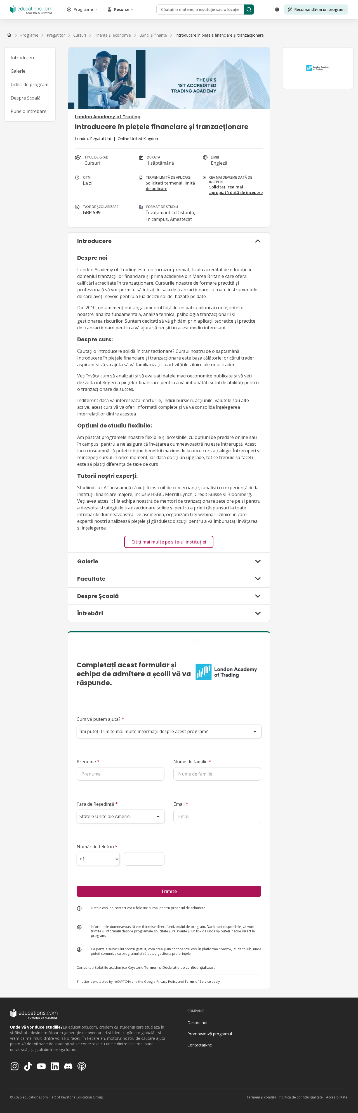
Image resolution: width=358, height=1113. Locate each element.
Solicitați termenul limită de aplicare (170, 185)
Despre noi (197, 1022)
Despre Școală (26, 98)
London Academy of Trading (107, 117)
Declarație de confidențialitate (187, 967)
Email (180, 804)
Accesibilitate (336, 1097)
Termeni (151, 967)
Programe (83, 9)
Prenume (88, 761)
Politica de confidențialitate (301, 1097)
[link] (219, 35)
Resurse (121, 9)
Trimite (169, 891)
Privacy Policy (166, 981)
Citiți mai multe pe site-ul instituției (168, 542)
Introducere (23, 58)
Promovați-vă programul (209, 1033)
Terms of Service (198, 981)
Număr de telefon (97, 846)
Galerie (18, 71)
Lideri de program (29, 84)
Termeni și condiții (261, 1097)
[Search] (249, 9)
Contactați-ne (199, 1045)
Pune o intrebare (28, 111)
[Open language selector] (277, 9)
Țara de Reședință (97, 804)
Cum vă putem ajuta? (100, 719)
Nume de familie (192, 761)
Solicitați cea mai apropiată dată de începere (236, 189)
